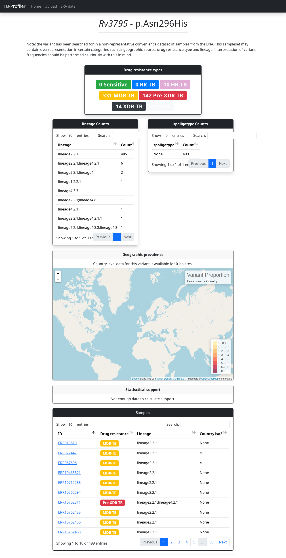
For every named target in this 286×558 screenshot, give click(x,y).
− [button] (58, 279)
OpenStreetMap (210, 378)
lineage (64, 144)
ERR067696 (67, 462)
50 (211, 542)
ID (60, 433)
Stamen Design (163, 378)
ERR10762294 (69, 492)
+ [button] (58, 273)
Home (36, 6)
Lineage (144, 433)
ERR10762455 (69, 512)
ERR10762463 (69, 532)
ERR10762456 (69, 522)
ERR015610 (67, 442)
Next (223, 542)
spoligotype (164, 144)
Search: (104, 135)
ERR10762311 (69, 502)
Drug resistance (114, 433)
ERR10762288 (69, 482)
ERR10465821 (69, 472)
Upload (51, 6)
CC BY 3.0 (178, 378)
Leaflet (135, 378)
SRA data (68, 6)
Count (126, 144)
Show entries (72, 135)
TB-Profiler (14, 6)
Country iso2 (211, 433)
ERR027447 (67, 453)
